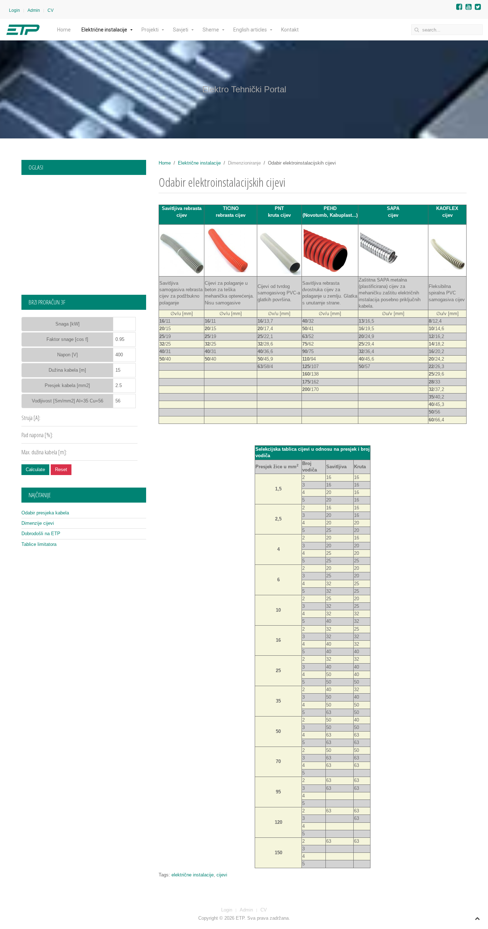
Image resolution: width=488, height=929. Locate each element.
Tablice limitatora (38, 544)
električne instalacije (192, 874)
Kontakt (290, 30)
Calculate (35, 469)
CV (51, 10)
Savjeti (180, 30)
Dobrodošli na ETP (40, 533)
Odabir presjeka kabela (45, 512)
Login (14, 10)
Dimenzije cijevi (37, 523)
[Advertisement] (83, 232)
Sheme (211, 30)
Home (64, 30)
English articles (250, 30)
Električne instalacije (104, 30)
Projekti (150, 30)
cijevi (221, 874)
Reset (61, 469)
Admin (34, 10)
